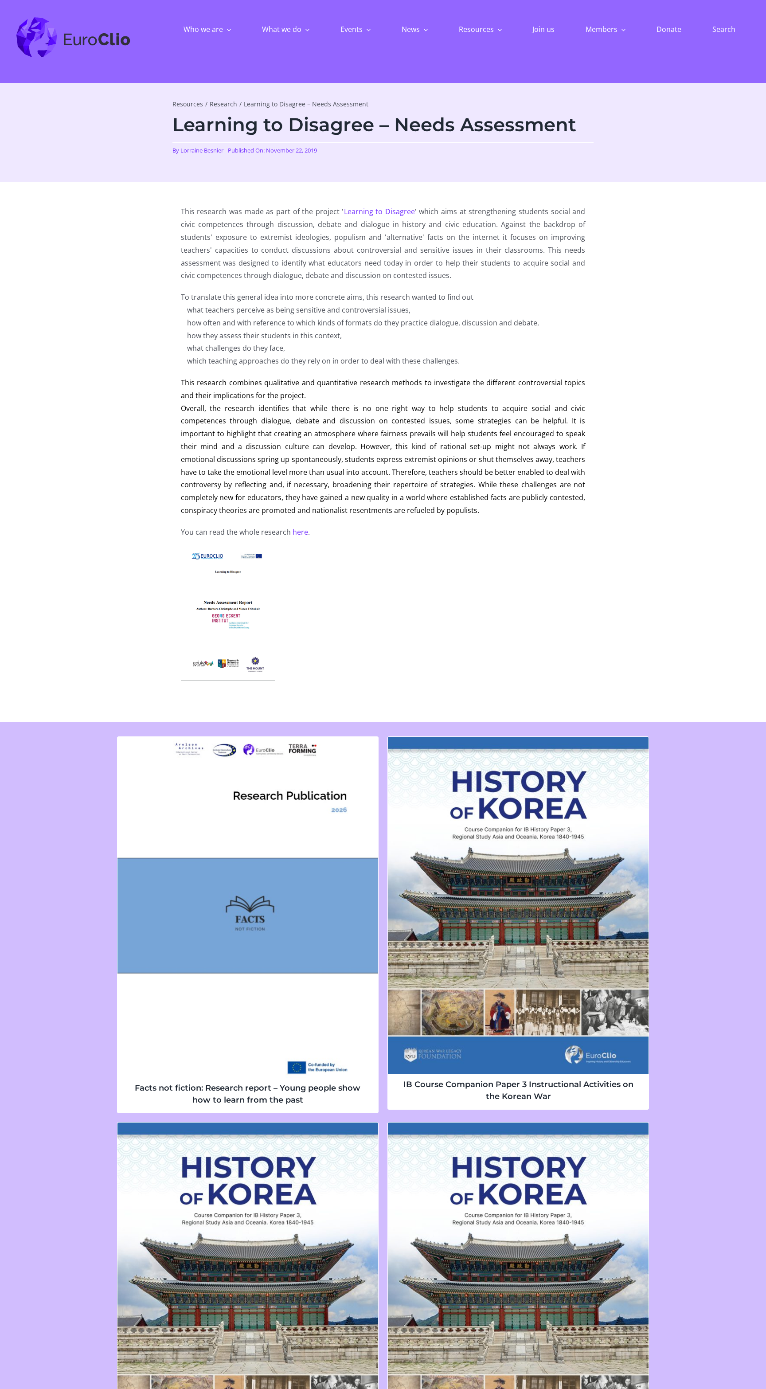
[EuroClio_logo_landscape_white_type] (73, 19)
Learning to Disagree (379, 211)
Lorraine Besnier (201, 150)
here (300, 532)
